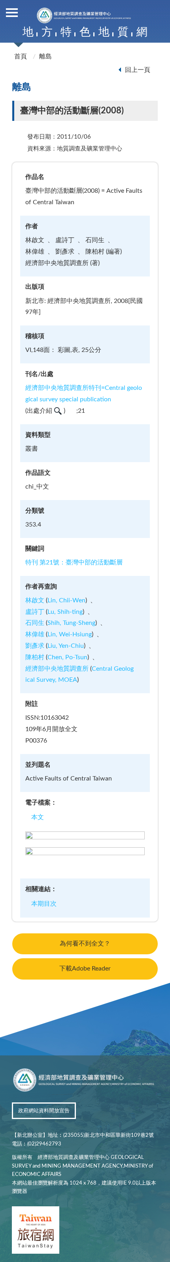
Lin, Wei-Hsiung (69, 634)
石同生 (34, 623)
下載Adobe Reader (85, 968)
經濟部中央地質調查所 (57, 669)
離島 (45, 56)
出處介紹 (39, 411)
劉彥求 (34, 646)
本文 (37, 817)
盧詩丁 (34, 612)
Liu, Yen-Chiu (65, 646)
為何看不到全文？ (85, 943)
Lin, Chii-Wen (66, 600)
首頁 (20, 56)
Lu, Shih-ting (65, 612)
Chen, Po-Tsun (67, 657)
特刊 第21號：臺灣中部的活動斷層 (74, 562)
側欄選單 (12, 12)
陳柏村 (34, 657)
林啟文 (34, 600)
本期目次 (44, 904)
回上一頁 (137, 70)
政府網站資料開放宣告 (44, 1110)
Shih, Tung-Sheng (71, 623)
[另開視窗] (35, 1231)
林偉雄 (34, 634)
